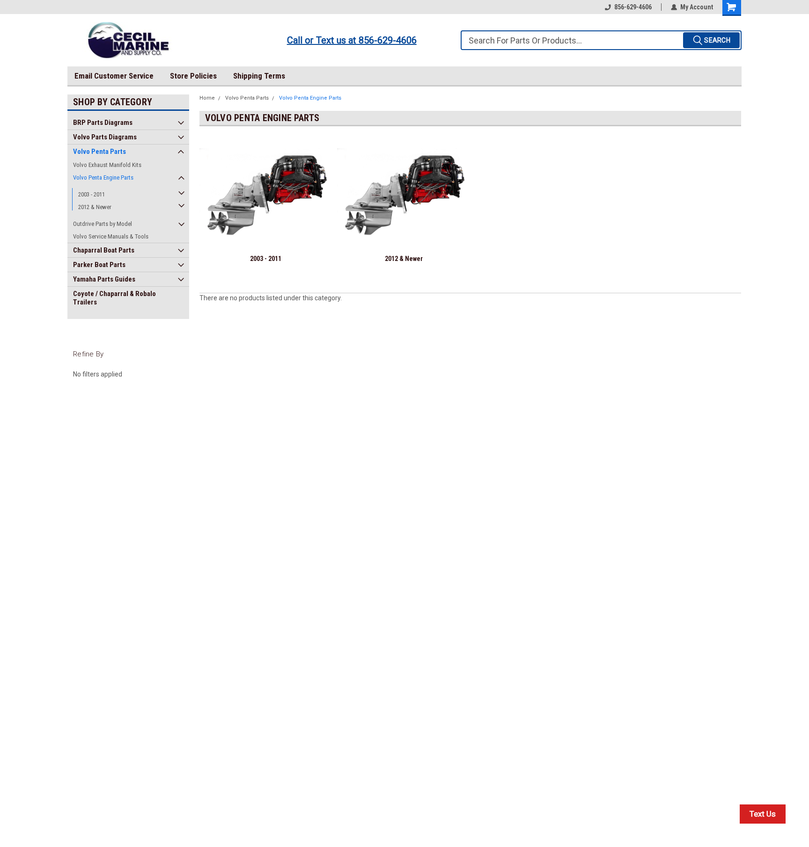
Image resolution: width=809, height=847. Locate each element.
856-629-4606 (633, 7)
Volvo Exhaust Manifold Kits (107, 164)
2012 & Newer (94, 206)
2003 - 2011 (91, 194)
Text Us (763, 813)
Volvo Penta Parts (99, 151)
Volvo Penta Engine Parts (103, 177)
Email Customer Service (114, 75)
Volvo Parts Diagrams (105, 137)
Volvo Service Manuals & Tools (110, 236)
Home (207, 98)
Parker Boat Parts (99, 265)
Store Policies (193, 75)
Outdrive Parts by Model (102, 223)
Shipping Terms (259, 75)
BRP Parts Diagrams (102, 122)
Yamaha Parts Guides (104, 279)
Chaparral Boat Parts (103, 250)
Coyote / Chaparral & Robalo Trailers (114, 298)
